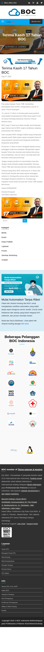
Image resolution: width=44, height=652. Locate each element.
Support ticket (32, 524)
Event (4, 237)
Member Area (36, 21)
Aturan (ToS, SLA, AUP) (9, 586)
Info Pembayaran (7, 598)
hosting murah (36, 478)
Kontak (4, 610)
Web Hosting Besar (8, 561)
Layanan (5, 246)
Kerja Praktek (7, 242)
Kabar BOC (5, 590)
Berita (4, 233)
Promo (4, 251)
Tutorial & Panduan (8, 594)
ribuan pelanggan (34, 485)
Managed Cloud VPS (9, 553)
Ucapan (5, 260)
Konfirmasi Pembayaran (10, 602)
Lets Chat (21, 524)
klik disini (25, 324)
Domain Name (6, 569)
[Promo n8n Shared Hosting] (22, 284)
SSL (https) (5, 573)
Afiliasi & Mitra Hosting (9, 606)
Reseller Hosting (7, 565)
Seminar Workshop (9, 255)
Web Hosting (6, 557)
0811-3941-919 (10, 3)
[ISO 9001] (7, 532)
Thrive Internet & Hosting (30, 469)
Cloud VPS (5, 549)
